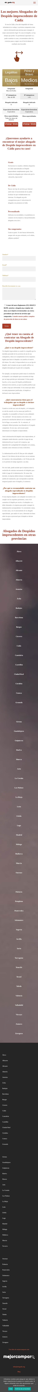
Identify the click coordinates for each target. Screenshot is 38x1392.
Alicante (19, 570)
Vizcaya (19, 1015)
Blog (19, 1371)
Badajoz (19, 608)
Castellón (19, 665)
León (19, 807)
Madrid (19, 835)
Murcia (19, 863)
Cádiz (19, 646)
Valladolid (19, 1005)
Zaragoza (19, 1033)
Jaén (19, 769)
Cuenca (19, 693)
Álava (19, 551)
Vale (10, 1389)
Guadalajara (19, 731)
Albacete (19, 561)
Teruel (18, 977)
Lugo (19, 825)
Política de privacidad (22, 1389)
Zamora (19, 1024)
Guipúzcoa (19, 741)
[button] (34, 3)
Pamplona (19, 901)
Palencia (19, 892)
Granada (19, 702)
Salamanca (19, 920)
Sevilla (19, 939)
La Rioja (19, 797)
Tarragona (19, 958)
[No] (35, 1384)
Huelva (19, 750)
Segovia (19, 930)
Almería (19, 580)
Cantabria (19, 655)
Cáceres (19, 636)
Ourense (19, 873)
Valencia (19, 996)
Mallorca (19, 854)
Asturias (19, 589)
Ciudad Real (19, 674)
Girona (19, 722)
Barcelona (19, 618)
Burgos (19, 627)
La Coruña (19, 778)
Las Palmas (18, 788)
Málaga (19, 844)
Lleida (18, 816)
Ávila (19, 599)
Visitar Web (11, 123)
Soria (19, 948)
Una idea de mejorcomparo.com (19, 1349)
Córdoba (19, 684)
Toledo (19, 986)
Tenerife (19, 967)
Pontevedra (18, 911)
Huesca (19, 759)
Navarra (5, 1246)
